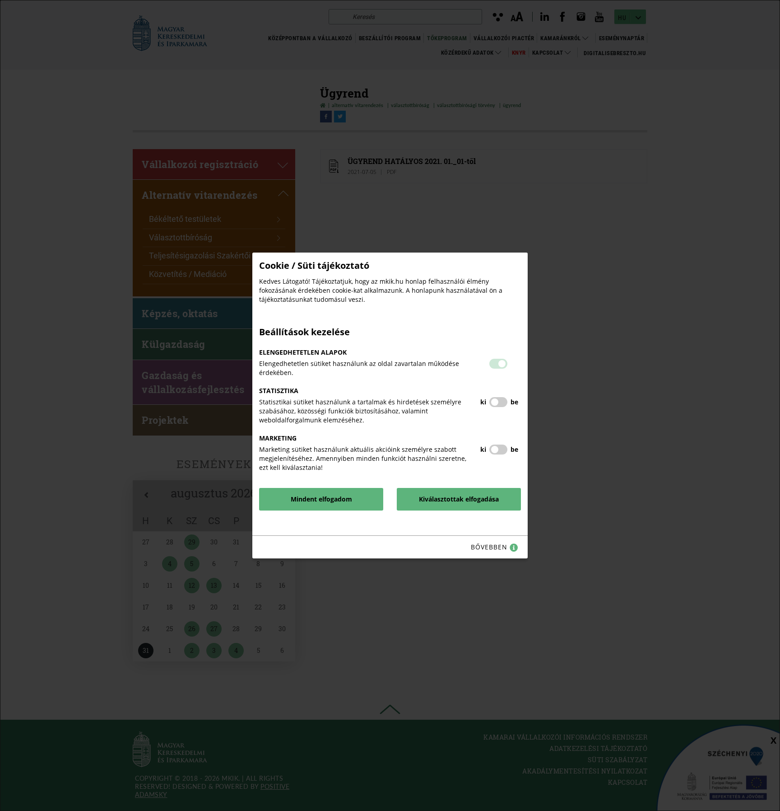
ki (483, 402)
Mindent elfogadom (321, 499)
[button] (498, 364)
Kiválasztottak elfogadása (459, 499)
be (514, 402)
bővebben (490, 547)
